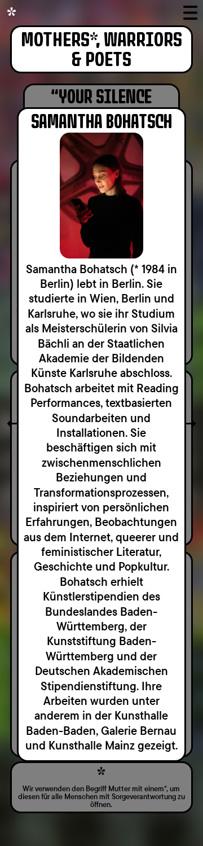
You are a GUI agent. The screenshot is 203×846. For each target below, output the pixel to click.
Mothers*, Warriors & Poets (101, 50)
